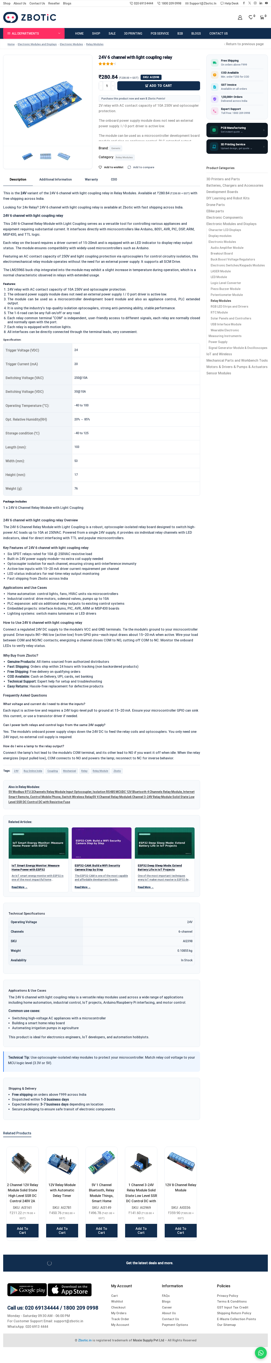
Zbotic (117, 770)
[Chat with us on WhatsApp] (261, 1353)
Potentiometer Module (227, 295)
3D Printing (133, 33)
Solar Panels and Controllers (231, 318)
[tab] (18, 179)
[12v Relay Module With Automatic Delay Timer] (62, 1163)
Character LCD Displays (225, 230)
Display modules (220, 236)
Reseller (54, 3)
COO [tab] (114, 179)
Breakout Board (222, 253)
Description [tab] (18, 179)
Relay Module (100, 770)
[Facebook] (244, 3)
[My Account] (240, 17)
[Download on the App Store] (70, 1289)
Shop (6, 3)
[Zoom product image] (47, 99)
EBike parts (215, 211)
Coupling (52, 770)
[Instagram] (255, 3)
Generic (115, 148)
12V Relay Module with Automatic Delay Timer (62, 1190)
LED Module (219, 277)
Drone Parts (215, 205)
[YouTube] (266, 3)
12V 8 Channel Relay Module (180, 1187)
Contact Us (37, 3)
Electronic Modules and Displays (37, 44)
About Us (20, 3)
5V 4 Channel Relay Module (111, 797)
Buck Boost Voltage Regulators (233, 259)
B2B (180, 33)
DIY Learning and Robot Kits (228, 198)
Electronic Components (224, 218)
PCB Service (160, 33)
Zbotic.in (85, 1340)
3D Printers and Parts (223, 179)
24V (16, 770)
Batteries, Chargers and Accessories (234, 185)
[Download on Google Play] (27, 1289)
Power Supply (218, 342)
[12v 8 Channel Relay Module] (181, 1163)
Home (79, 33)
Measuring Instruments (225, 336)
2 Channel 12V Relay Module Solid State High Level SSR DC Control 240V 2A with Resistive (22, 1195)
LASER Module (221, 271)
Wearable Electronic (225, 330)
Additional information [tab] (55, 179)
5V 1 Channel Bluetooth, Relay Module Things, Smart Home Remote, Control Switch (101, 1198)
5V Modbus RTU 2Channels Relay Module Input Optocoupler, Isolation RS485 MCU (65, 791)
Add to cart (160, 86)
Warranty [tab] (91, 179)
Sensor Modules (218, 373)
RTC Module (219, 312)
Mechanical (69, 770)
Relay (84, 770)
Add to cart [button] (22, 1231)
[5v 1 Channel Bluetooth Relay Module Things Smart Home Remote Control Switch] (102, 1163)
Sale (112, 33)
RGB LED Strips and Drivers (229, 306)
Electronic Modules (71, 44)
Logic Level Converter (226, 283)
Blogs (67, 3)
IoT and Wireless (219, 354)
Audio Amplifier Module (227, 247)
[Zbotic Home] (29, 17)
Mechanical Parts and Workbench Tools (237, 360)
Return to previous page (245, 44)
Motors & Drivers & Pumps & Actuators (237, 367)
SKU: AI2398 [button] (151, 77)
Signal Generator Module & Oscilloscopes (238, 348)
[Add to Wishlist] (30, 1155)
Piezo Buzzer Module (226, 289)
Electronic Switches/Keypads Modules (238, 265)
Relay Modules (95, 44)
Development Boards (222, 192)
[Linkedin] (261, 3)
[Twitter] (249, 3)
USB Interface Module (226, 324)
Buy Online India (33, 770)
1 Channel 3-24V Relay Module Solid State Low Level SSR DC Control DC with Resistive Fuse (141, 1195)
